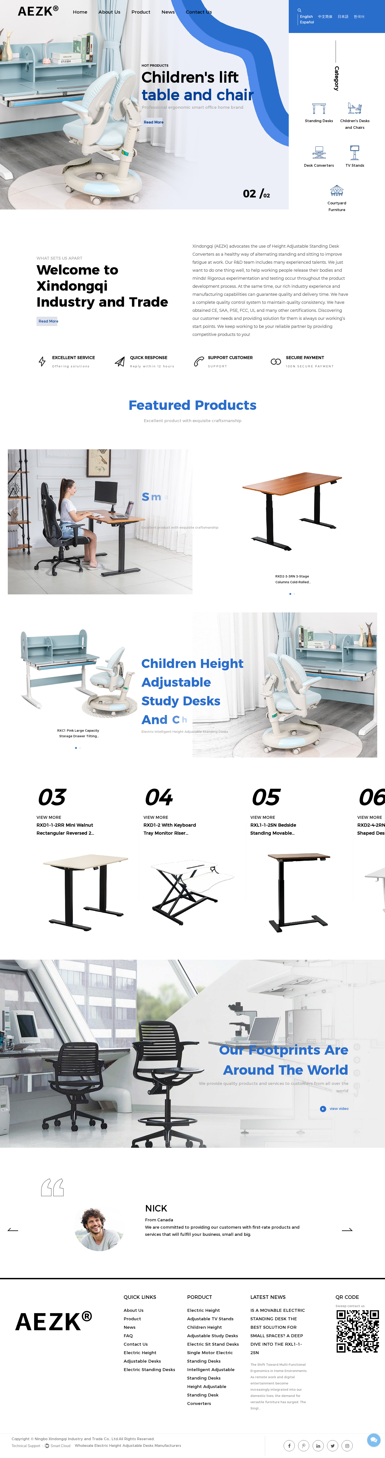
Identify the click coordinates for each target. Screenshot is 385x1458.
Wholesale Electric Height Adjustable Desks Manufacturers (128, 1446)
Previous (12, 1229)
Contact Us (199, 12)
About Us (109, 12)
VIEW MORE (49, 817)
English (306, 16)
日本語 (343, 16)
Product (140, 12)
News (168, 12)
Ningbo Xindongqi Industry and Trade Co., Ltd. (77, 1439)
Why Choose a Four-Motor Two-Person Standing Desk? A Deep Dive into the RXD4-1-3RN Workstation (278, 1327)
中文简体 (325, 16)
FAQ (128, 1335)
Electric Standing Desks (149, 1369)
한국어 (359, 16)
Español (307, 22)
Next (347, 1229)
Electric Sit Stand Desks (213, 1344)
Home (80, 12)
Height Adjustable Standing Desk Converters (206, 1395)
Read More (154, 140)
